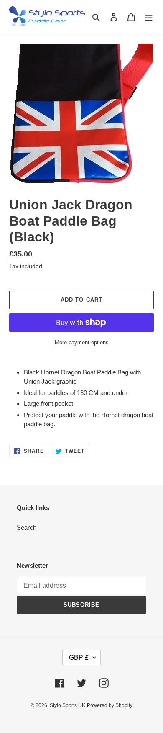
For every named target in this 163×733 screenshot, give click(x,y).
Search (26, 527)
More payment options (82, 342)
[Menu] (149, 17)
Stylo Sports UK (67, 705)
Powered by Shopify (109, 705)
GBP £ (79, 657)
